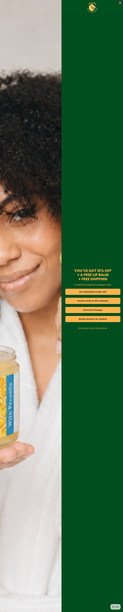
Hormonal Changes (93, 310)
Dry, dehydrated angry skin (93, 292)
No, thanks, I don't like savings (92, 328)
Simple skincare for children (93, 319)
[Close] (120, 3)
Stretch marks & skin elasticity (92, 301)
